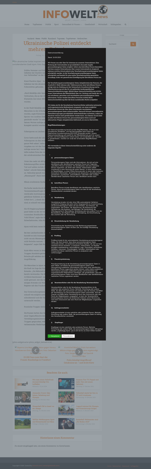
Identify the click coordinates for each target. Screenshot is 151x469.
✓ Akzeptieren (54, 336)
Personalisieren (68, 336)
